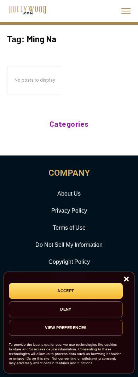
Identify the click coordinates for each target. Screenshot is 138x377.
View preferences (66, 328)
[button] (126, 279)
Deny (65, 309)
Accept (65, 291)
